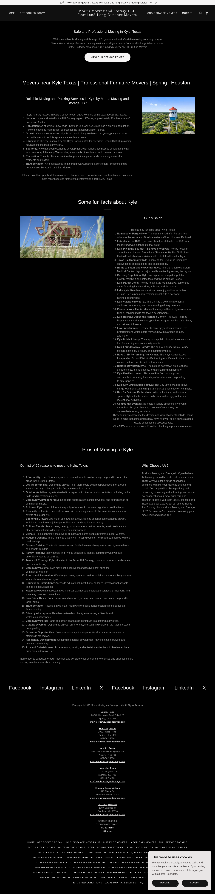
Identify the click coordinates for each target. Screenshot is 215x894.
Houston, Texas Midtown (107, 788)
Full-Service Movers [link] (112, 842)
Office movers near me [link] (124, 862)
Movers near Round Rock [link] (87, 872)
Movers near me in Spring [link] (87, 862)
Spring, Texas (107, 712)
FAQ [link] (141, 882)
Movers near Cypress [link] (122, 867)
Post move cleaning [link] (114, 877)
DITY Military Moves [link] (41, 847)
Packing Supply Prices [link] (55, 877)
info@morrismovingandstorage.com (107, 722)
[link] (107, 15)
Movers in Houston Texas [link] (84, 857)
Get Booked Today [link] (32, 13)
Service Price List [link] (85, 877)
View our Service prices (107, 57)
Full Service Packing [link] (173, 842)
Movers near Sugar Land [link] (50, 872)
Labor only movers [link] (143, 842)
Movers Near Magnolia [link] (51, 862)
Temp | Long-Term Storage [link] (106, 847)
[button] (187, 13)
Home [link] (11, 13)
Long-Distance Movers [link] (161, 13)
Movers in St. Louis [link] (51, 852)
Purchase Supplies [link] (140, 847)
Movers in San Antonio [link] (49, 857)
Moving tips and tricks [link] (171, 847)
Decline (165, 883)
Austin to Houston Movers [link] (123, 857)
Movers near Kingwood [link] (89, 867)
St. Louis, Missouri (107, 804)
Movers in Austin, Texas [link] (125, 852)
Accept (194, 883)
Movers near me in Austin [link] (52, 867)
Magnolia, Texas (107, 768)
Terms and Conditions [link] (87, 882)
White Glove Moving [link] (71, 847)
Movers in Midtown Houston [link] (87, 852)
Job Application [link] (141, 877)
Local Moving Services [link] (120, 882)
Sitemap (107, 831)
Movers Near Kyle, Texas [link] (124, 872)
